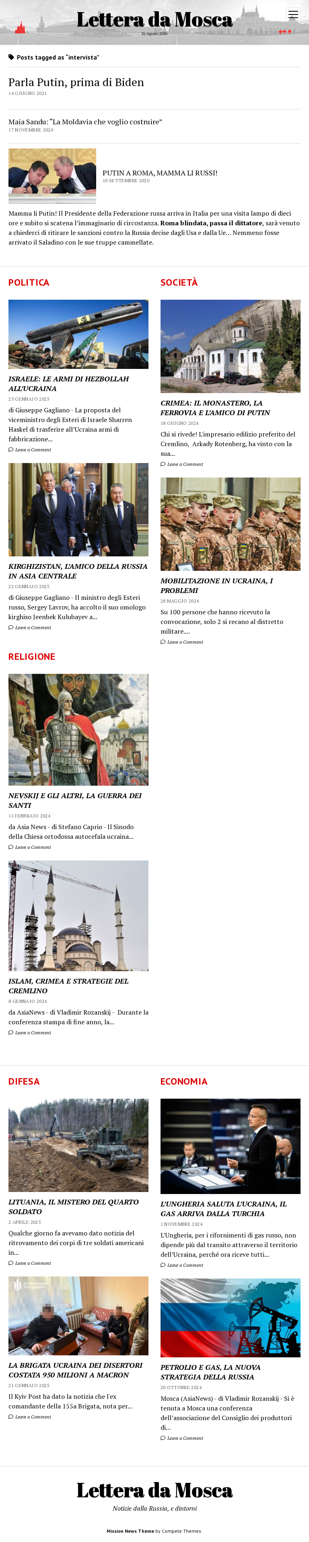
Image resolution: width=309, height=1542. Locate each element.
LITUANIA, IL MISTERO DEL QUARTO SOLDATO (73, 1206)
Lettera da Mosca (154, 18)
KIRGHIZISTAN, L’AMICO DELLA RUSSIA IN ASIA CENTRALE (78, 571)
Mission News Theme (130, 1531)
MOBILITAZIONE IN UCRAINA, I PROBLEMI (217, 585)
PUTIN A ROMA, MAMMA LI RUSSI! (160, 172)
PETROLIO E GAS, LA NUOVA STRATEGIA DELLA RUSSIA (211, 1371)
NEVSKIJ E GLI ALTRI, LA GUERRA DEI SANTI (75, 800)
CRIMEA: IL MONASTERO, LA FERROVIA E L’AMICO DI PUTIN (215, 407)
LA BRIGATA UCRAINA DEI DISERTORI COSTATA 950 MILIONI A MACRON (75, 1369)
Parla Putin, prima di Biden (76, 81)
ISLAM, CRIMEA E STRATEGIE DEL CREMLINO (68, 985)
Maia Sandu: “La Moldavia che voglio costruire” (85, 121)
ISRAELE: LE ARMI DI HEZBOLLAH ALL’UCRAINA (68, 383)
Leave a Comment (32, 450)
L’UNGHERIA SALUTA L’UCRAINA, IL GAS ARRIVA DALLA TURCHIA (223, 1208)
